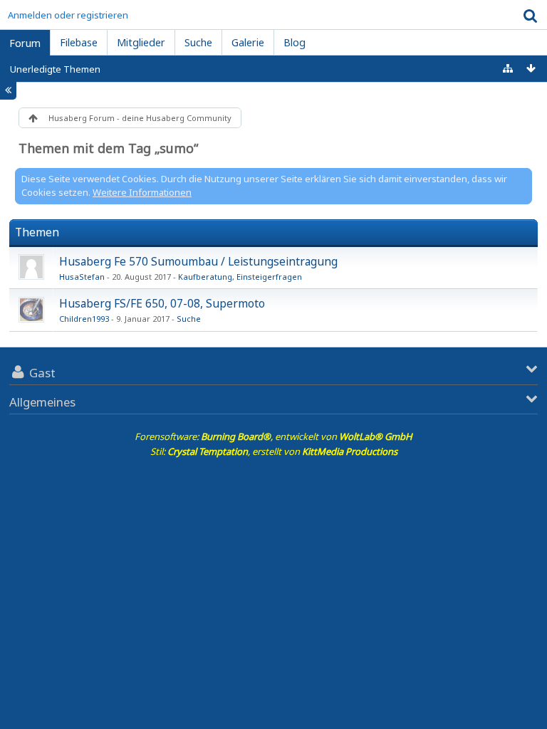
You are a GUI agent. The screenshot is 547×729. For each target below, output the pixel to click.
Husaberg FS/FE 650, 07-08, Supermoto (162, 303)
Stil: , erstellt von (273, 451)
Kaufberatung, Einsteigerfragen (240, 276)
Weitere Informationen (142, 192)
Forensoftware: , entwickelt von (273, 436)
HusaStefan (82, 276)
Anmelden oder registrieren (68, 15)
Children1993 (84, 318)
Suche (189, 318)
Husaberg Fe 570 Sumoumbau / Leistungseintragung (198, 261)
